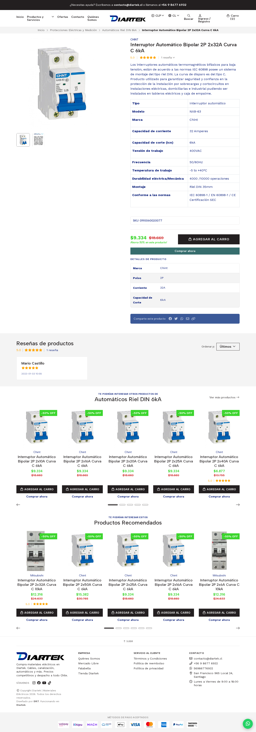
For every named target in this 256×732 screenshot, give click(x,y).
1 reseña (167, 57)
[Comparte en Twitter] (176, 318)
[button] (193, 318)
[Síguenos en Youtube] (44, 683)
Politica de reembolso (149, 663)
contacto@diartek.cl (208, 658)
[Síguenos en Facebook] (39, 683)
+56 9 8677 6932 (206, 663)
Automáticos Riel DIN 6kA (119, 30)
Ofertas (62, 17)
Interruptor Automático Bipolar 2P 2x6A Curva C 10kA (219, 584)
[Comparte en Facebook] (170, 318)
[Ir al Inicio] (128, 18)
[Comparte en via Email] (188, 318)
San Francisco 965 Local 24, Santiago (213, 675)
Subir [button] (129, 641)
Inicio (20, 17)
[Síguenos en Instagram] (34, 683)
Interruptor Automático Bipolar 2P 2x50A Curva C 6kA (82, 584)
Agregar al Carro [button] (39, 489)
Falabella (84, 668)
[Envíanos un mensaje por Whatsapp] (248, 724)
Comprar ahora (185, 251)
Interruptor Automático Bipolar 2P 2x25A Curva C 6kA (173, 461)
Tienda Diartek (88, 673)
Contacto (77, 17)
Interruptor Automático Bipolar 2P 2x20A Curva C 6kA (128, 461)
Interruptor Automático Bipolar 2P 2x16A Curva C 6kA (82, 461)
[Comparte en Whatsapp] (182, 318)
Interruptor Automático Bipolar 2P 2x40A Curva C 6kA (219, 461)
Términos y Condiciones (150, 658)
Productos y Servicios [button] (35, 18)
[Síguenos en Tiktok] (49, 683)
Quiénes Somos (93, 18)
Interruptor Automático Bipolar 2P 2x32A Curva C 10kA (36, 584)
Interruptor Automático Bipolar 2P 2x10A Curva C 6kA (37, 461)
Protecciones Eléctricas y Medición (73, 30)
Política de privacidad (148, 668)
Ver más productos (222, 397)
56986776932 (203, 668)
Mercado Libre (88, 663)
